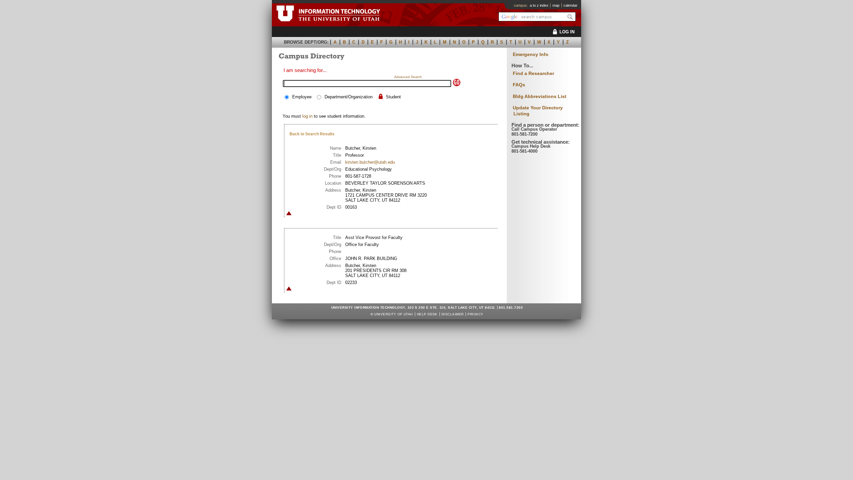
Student (393, 96)
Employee (302, 96)
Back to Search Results (312, 134)
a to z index (539, 5)
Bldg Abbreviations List (539, 96)
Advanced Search (408, 77)
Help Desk (427, 314)
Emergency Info (530, 54)
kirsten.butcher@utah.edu (370, 162)
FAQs (519, 84)
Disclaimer (452, 314)
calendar (570, 5)
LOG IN (566, 31)
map (555, 5)
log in (307, 116)
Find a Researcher (533, 73)
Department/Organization (349, 96)
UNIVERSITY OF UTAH (393, 314)
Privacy (475, 314)
